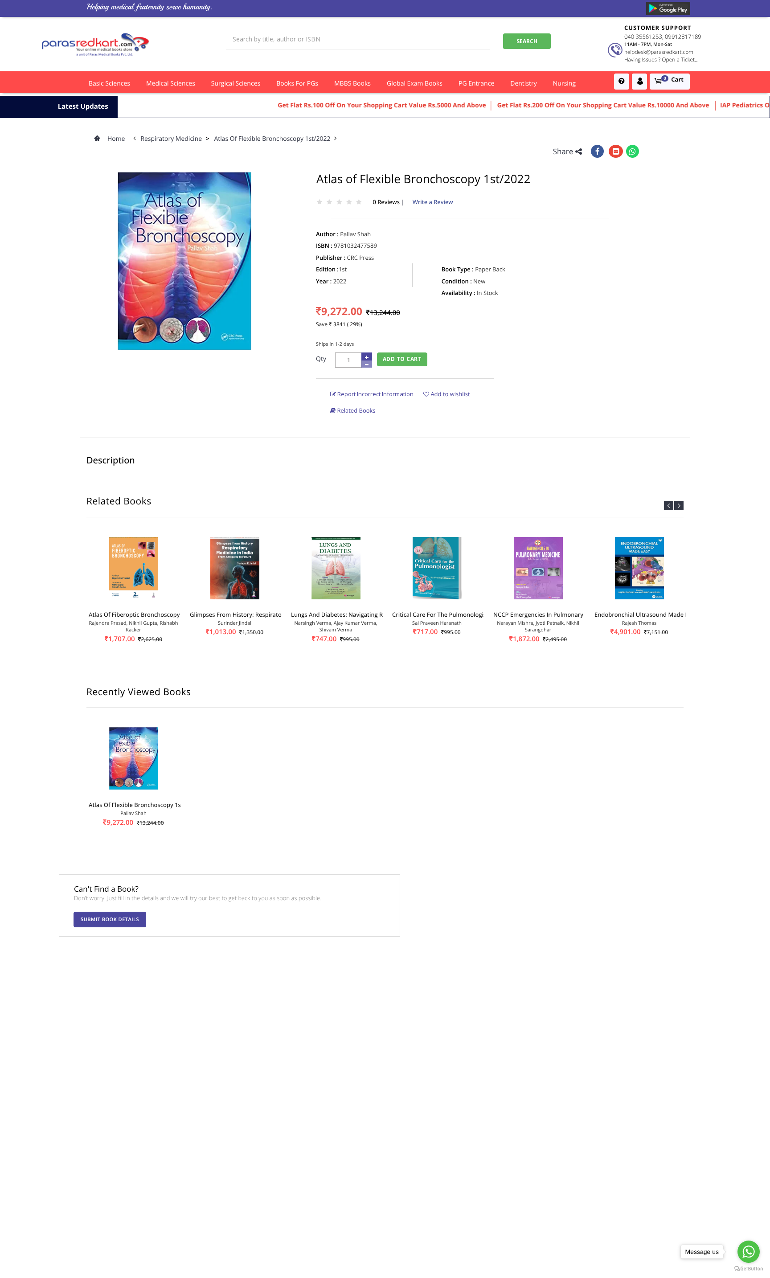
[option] (133, 599)
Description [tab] (110, 460)
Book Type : (458, 269)
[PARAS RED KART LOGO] (95, 44)
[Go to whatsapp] (748, 1252)
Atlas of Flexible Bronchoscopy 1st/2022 (273, 139)
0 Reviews (387, 202)
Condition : (457, 281)
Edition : (327, 269)
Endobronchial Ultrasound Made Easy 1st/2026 (658, 614)
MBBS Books (352, 83)
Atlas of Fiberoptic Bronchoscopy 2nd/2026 (148, 614)
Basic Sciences (109, 83)
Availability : (458, 293)
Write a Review (433, 202)
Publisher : (330, 258)
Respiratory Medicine (171, 139)
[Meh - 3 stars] (339, 202)
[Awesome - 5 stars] (359, 202)
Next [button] (679, 505)
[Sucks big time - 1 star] (319, 202)
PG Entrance (476, 83)
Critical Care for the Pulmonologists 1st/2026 (454, 614)
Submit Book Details (110, 919)
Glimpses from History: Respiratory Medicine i (253, 614)
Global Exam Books (414, 83)
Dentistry (523, 83)
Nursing (564, 83)
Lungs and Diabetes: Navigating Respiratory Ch (355, 614)
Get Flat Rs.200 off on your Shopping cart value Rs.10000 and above (578, 105)
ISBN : (324, 246)
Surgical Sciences (235, 83)
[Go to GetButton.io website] (748, 1269)
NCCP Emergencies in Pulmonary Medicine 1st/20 (560, 614)
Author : (327, 234)
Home (116, 139)
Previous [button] (668, 505)
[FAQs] (621, 81)
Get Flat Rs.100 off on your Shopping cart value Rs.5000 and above (356, 105)
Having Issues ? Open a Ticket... (661, 59)
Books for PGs (297, 83)
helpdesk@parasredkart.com (658, 52)
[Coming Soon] (668, 8)
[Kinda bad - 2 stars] (329, 202)
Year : (324, 281)
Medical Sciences (170, 83)
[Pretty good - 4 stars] (349, 202)
